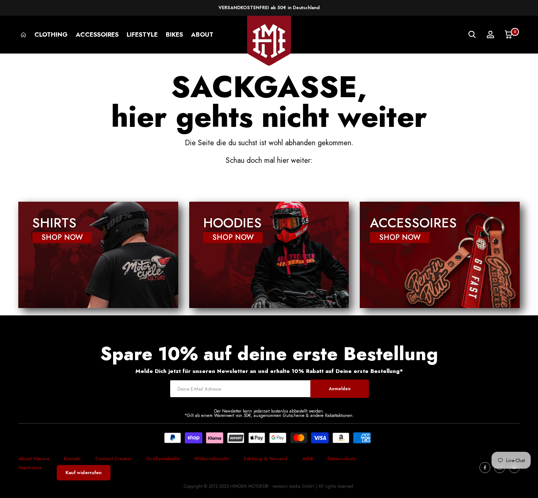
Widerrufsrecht (211, 458)
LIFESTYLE (142, 34)
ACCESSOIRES (97, 34)
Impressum (30, 467)
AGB (307, 458)
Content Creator (113, 458)
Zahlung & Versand (265, 458)
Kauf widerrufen (84, 472)
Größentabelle (163, 458)
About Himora (33, 458)
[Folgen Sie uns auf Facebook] (484, 467)
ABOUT (202, 34)
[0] (509, 34)
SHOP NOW (62, 237)
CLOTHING (51, 34)
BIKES (174, 34)
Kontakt (72, 458)
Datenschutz (341, 458)
